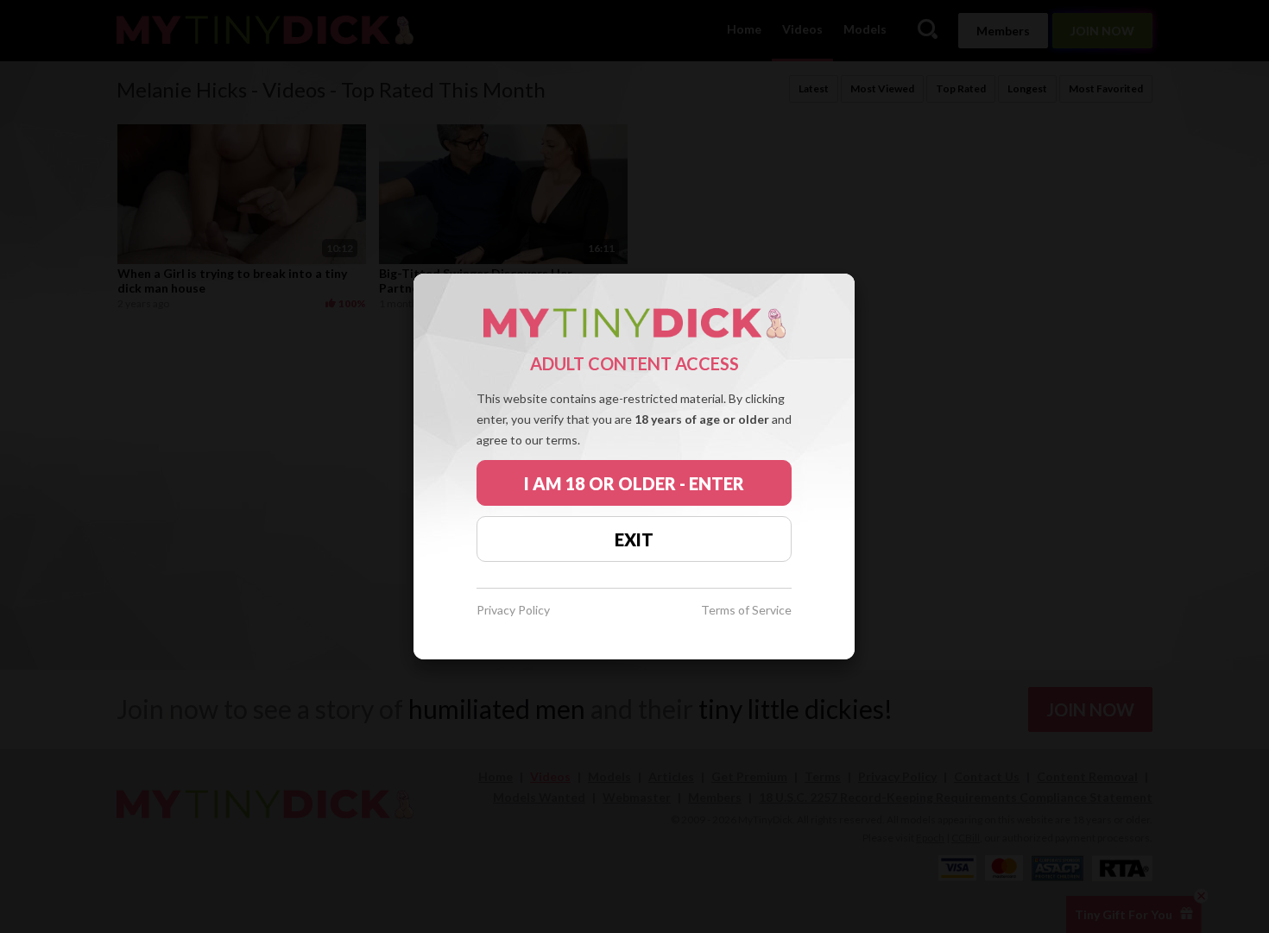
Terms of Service (746, 610)
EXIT (634, 539)
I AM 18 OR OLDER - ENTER (634, 483)
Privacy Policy (513, 610)
